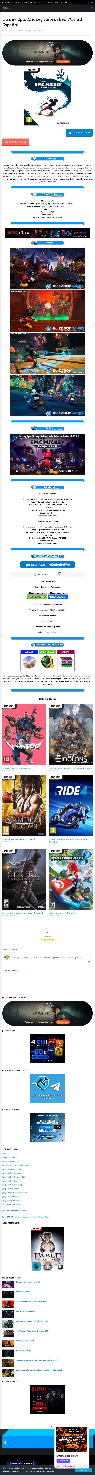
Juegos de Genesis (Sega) (11, 1169)
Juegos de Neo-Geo (9, 1181)
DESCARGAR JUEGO (81, 132)
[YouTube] (92, 2)
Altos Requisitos (10, 31)
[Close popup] (51, 1426)
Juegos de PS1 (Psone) (10, 1189)
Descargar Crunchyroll (25, 1341)
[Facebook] (88, 2)
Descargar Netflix (23, 1292)
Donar (4, 1153)
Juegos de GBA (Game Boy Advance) (16, 1165)
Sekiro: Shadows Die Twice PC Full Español (22, 913)
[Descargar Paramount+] (8, 1317)
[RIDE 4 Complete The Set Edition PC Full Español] (71, 835)
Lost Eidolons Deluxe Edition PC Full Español (70, 768)
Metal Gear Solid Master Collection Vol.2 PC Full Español (39, 1370)
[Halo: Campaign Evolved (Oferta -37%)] (8, 1327)
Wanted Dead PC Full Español (16, 768)
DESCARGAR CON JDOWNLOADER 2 (32, 2)
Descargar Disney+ (23, 1350)
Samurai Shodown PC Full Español (18, 839)
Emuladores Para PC (10, 1157)
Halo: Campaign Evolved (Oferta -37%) (32, 1321)
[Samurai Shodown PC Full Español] (24, 835)
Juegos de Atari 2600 (10, 1161)
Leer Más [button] (50, 1471)
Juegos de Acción (23, 31)
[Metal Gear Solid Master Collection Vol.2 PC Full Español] (8, 1376)
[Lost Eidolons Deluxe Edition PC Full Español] (71, 764)
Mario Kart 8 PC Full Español (63, 913)
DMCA (91, 1458)
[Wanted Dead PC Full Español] (24, 764)
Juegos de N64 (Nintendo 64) (13, 1173)
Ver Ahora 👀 (63, 1461)
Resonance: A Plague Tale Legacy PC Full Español (36, 1360)
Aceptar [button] (84, 1470)
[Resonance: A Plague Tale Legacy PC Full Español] (8, 1366)
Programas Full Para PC (11, 1200)
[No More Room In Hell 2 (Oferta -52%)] (8, 1307)
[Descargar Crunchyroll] (8, 1346)
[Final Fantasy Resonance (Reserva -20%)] (8, 1337)
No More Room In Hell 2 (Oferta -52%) (31, 1301)
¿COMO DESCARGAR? (52, 2)
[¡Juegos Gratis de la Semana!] (8, 1288)
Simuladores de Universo (11, 1204)
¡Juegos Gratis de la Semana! (28, 1282)
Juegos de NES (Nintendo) (12, 1185)
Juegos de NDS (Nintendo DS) (13, 1177)
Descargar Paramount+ (25, 1311)
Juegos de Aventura (36, 31)
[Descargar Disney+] (8, 1356)
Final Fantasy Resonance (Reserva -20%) (32, 1331)
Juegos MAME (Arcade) (11, 1196)
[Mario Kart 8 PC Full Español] (71, 909)
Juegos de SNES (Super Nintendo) (14, 1193)
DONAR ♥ (64, 2)
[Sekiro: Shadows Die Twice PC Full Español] (24, 909)
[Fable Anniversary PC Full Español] (47, 1271)
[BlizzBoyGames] (6, 9)
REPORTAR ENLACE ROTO (10, 2)
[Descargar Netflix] (8, 1297)
